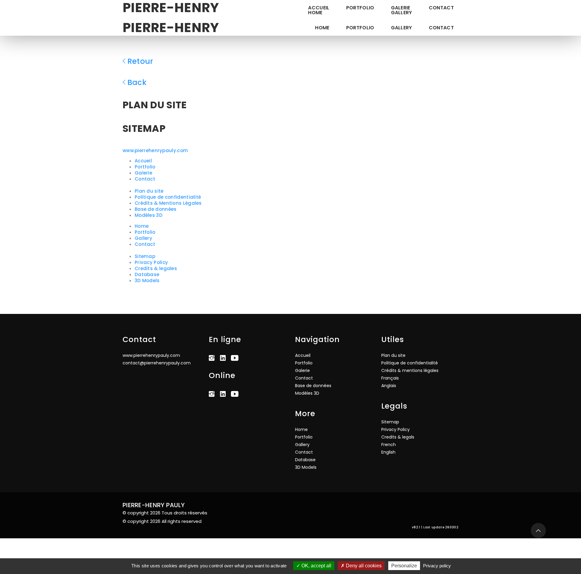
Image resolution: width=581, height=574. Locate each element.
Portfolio (360, 7)
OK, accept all (315, 565)
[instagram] (213, 357)
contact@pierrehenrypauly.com (157, 363)
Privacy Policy (151, 262)
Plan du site (149, 191)
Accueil (143, 161)
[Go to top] (538, 530)
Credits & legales (156, 268)
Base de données (156, 209)
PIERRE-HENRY (171, 27)
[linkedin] (224, 357)
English (388, 452)
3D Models (147, 280)
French (388, 445)
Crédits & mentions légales (409, 370)
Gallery (401, 27)
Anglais (388, 386)
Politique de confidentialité (168, 197)
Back (136, 82)
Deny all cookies (363, 565)
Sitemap (145, 256)
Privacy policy (437, 565)
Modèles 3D (148, 215)
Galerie (143, 173)
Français (390, 378)
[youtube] (236, 357)
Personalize (404, 565)
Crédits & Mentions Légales (168, 203)
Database (147, 274)
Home (322, 27)
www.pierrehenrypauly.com (155, 150)
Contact (441, 7)
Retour (140, 61)
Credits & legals (397, 437)
